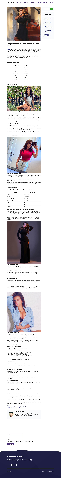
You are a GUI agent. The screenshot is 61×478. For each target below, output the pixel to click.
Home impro (33, 2)
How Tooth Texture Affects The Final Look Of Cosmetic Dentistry (48, 27)
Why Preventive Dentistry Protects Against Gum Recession (48, 24)
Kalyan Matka (14, 59)
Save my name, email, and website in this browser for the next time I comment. (21, 441)
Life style (45, 2)
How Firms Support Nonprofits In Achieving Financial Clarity (47, 35)
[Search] (51, 9)
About (14, 464)
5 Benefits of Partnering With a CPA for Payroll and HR (48, 20)
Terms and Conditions (51, 471)
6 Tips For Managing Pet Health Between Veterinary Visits (48, 31)
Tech (21, 2)
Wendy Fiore (9, 49)
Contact (51, 2)
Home (17, 2)
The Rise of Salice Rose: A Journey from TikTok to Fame (16, 407)
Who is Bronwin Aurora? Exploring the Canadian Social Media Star (17, 406)
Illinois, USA (26, 79)
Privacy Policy (44, 471)
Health (39, 2)
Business (26, 2)
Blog (8, 405)
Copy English (11, 2)
